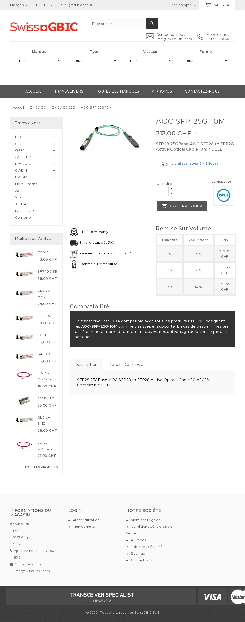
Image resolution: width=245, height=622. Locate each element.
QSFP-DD (23, 157)
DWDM (21, 177)
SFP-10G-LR (47, 316)
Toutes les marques (117, 91)
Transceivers (68, 91)
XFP (18, 197)
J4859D (44, 354)
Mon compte (84, 526)
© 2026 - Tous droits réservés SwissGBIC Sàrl (122, 612)
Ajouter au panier (181, 206)
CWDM (21, 170)
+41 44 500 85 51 (220, 39)
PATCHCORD (26, 211)
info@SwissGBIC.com (174, 39)
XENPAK (21, 204)
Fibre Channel (27, 184)
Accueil (33, 91)
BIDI (18, 137)
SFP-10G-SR (47, 271)
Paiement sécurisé (147, 547)
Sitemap (138, 553)
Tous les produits (41, 467)
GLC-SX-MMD (45, 293)
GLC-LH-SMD (44, 420)
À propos (162, 91)
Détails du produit (127, 364)
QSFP (20, 150)
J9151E (42, 335)
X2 (17, 190)
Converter (23, 217)
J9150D (43, 252)
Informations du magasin (30, 512)
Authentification (86, 520)
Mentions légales (145, 520)
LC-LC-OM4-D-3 (45, 445)
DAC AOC (23, 164)
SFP (18, 144)
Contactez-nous (202, 91)
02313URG (46, 398)
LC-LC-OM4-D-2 (45, 376)
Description (86, 364)
